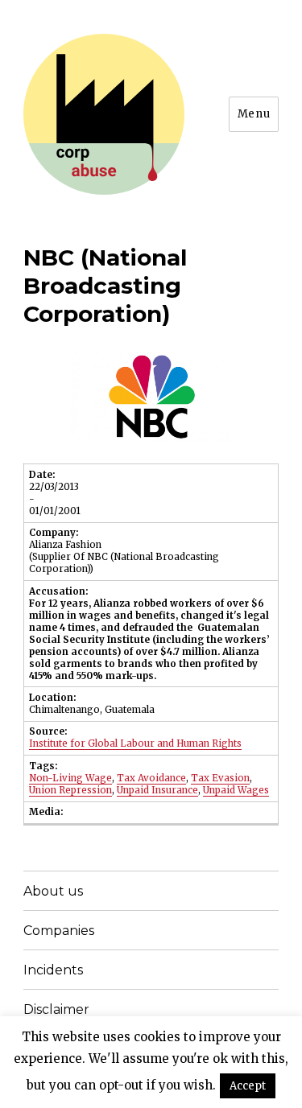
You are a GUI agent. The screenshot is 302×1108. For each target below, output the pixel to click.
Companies (58, 930)
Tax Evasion (220, 778)
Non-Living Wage (70, 778)
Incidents (53, 970)
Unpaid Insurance (157, 790)
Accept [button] (248, 1086)
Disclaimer (56, 1009)
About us (53, 891)
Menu (254, 114)
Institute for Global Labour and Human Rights (135, 743)
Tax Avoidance (151, 778)
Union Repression (70, 790)
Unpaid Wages (236, 790)
